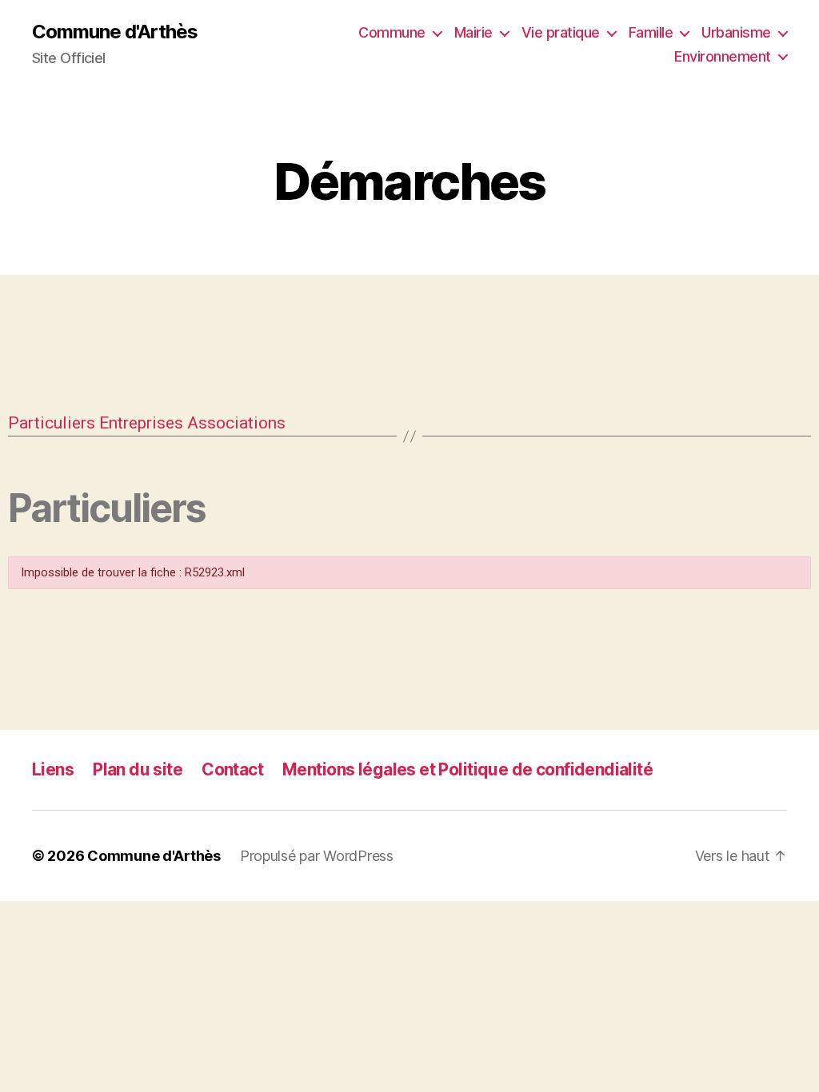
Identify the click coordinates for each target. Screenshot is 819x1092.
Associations (236, 422)
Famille (651, 32)
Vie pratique (560, 32)
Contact (232, 769)
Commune (391, 32)
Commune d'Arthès (115, 32)
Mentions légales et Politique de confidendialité (467, 769)
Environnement (722, 56)
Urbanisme (736, 32)
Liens (53, 769)
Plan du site (137, 769)
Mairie (473, 32)
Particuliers (51, 422)
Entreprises (141, 422)
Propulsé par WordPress (317, 855)
